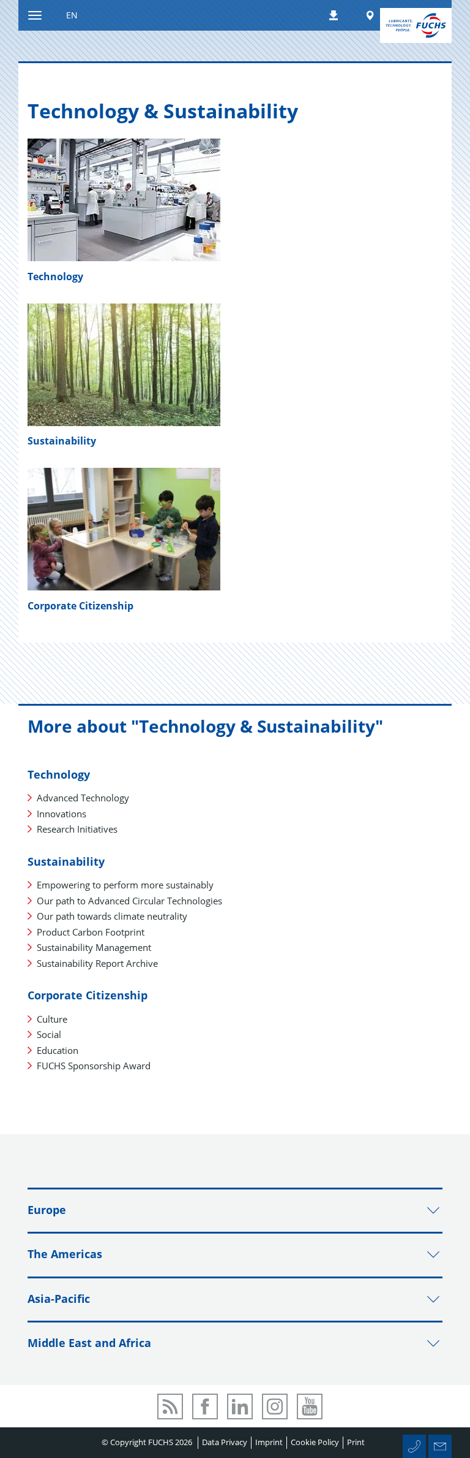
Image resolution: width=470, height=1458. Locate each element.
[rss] (170, 1406)
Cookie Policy (315, 1442)
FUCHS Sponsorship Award (94, 1065)
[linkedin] (240, 1406)
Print (356, 1442)
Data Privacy (224, 1442)
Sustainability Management (94, 947)
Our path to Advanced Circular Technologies (129, 901)
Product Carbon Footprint (90, 932)
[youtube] (310, 1406)
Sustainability (62, 441)
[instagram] (275, 1406)
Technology (55, 276)
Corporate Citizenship (80, 606)
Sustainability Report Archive (97, 963)
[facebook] (205, 1406)
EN (72, 15)
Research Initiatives (77, 829)
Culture (52, 1019)
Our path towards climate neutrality (112, 916)
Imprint (269, 1442)
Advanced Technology (83, 798)
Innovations (61, 813)
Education (57, 1050)
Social (49, 1034)
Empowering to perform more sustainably (125, 885)
